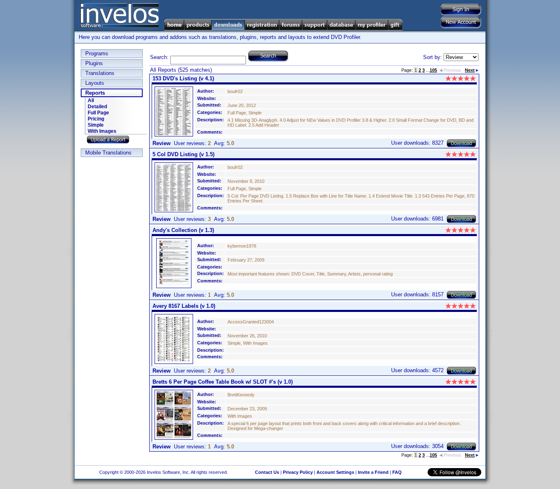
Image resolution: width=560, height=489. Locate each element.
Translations (99, 73)
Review (162, 143)
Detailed (97, 106)
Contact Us (267, 472)
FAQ (397, 472)
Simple (96, 125)
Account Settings (335, 472)
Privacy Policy (298, 472)
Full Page (98, 113)
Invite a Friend (373, 472)
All (91, 100)
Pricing (96, 119)
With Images (102, 131)
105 (433, 70)
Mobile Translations (108, 153)
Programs (96, 53)
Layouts (94, 83)
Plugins (94, 63)
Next (470, 70)
